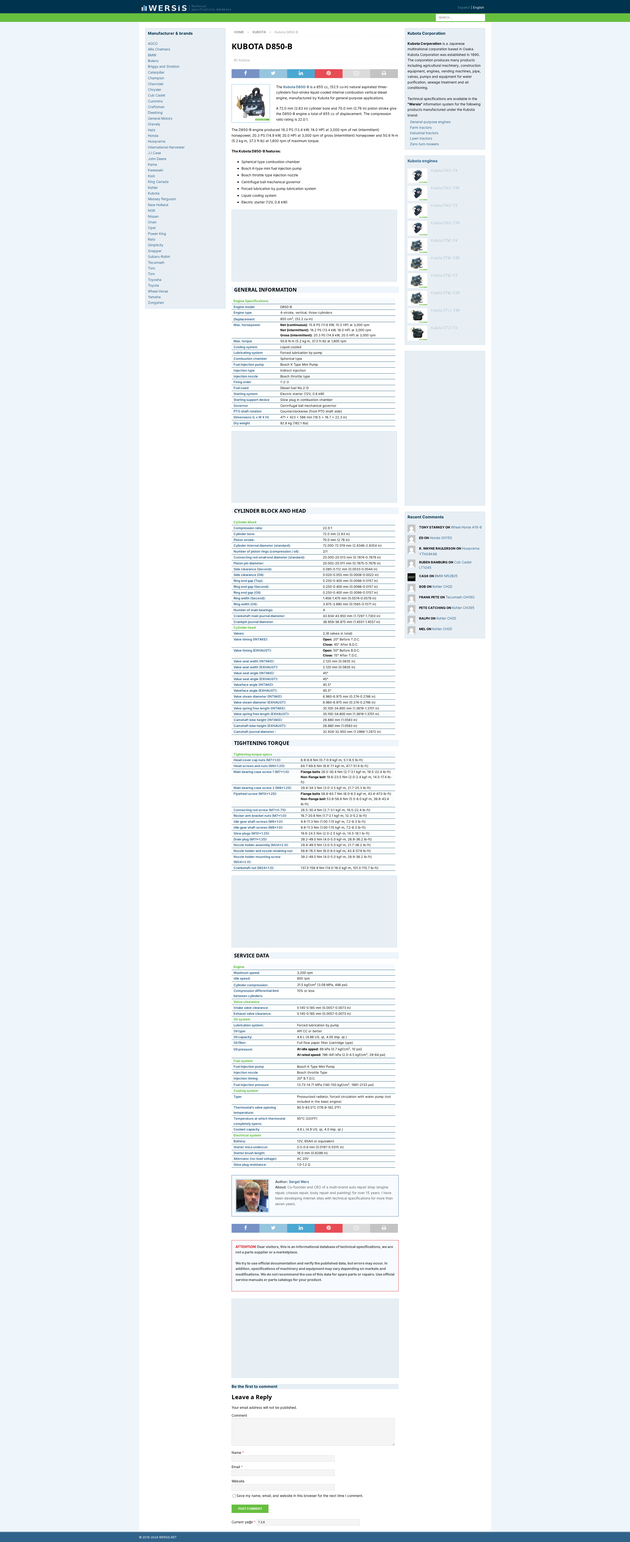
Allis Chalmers (159, 49)
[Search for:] (460, 17)
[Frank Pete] (411, 599)
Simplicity (155, 245)
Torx (151, 274)
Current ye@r (244, 1522)
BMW (152, 55)
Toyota (153, 285)
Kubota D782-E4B (445, 258)
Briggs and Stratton (163, 66)
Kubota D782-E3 (444, 275)
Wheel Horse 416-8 (466, 527)
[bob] (411, 589)
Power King (157, 233)
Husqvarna (156, 141)
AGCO (153, 43)
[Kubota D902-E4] (417, 175)
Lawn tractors (421, 138)
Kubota (244, 60)
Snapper (155, 251)
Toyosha (154, 280)
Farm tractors (421, 127)
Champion (156, 78)
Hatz (152, 130)
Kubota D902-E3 (444, 205)
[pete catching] (411, 610)
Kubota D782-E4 (444, 240)
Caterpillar (156, 72)
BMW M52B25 (446, 576)
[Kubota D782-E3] (417, 280)
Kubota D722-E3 (444, 328)
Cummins (155, 101)
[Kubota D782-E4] (417, 245)
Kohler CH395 (463, 608)
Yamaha (154, 297)
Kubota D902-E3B (445, 223)
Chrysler (154, 89)
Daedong (155, 112)
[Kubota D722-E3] (417, 333)
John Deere (157, 159)
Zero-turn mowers (424, 144)
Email (236, 1467)
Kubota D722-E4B (445, 310)
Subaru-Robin (159, 256)
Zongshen (156, 302)
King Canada (158, 182)
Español (464, 7)
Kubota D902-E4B (445, 188)
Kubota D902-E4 (444, 170)
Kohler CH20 (442, 586)
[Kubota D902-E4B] (417, 193)
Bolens (153, 61)
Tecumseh (156, 262)
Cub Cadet (156, 95)
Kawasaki (155, 170)
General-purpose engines (430, 122)
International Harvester (166, 147)
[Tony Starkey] (411, 529)
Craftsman (156, 107)
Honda (153, 135)
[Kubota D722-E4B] (417, 315)
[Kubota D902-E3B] (417, 228)
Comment (239, 1415)
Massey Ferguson (162, 199)
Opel (152, 228)
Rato (151, 239)
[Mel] (411, 631)
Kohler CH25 (442, 629)
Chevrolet (155, 84)
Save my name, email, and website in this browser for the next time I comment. (299, 1495)
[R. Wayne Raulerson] (411, 551)
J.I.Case (154, 153)
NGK (151, 210)
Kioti (151, 176)
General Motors (160, 118)
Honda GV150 (441, 538)
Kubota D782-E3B (445, 293)
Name (237, 1452)
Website (238, 1481)
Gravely (154, 124)
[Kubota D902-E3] (417, 210)
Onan (152, 222)
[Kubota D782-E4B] (417, 263)
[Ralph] (411, 620)
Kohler (153, 187)
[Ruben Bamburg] (411, 564)
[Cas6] (411, 578)
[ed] (411, 540)
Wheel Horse (158, 291)
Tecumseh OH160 (460, 597)
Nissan (153, 216)
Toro (151, 268)
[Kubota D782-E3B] (417, 298)
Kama (152, 164)
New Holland (158, 205)
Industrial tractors (424, 133)
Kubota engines (423, 160)
